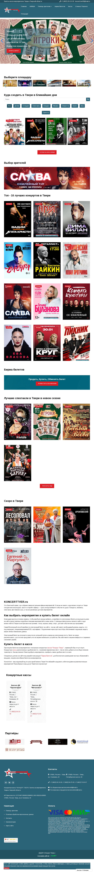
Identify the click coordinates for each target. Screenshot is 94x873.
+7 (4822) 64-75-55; (69, 782)
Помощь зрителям (12, 810)
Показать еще (47, 486)
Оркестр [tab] (46, 112)
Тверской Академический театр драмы (26, 39)
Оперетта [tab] (65, 106)
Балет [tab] (75, 106)
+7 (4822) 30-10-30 (67, 1)
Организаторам (11, 822)
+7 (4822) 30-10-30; (56, 782)
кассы (15, 650)
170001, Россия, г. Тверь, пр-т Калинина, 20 (57, 776)
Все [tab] (9, 106)
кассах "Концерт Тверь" (55, 648)
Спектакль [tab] (36, 106)
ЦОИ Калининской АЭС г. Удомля (68, 82)
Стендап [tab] (26, 106)
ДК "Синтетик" (9, 84)
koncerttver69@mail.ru (82, 1)
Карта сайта (9, 825)
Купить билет (14, 50)
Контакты (9, 818)
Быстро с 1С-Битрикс (83, 870)
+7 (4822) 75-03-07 (35, 715)
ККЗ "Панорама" (24, 84)
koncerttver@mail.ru (76, 790)
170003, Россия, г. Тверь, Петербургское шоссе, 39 (75, 776)
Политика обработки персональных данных (20, 814)
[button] (92, 41)
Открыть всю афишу (47, 152)
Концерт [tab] (46, 106)
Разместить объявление (47, 383)
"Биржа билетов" (46, 656)
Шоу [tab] (82, 106)
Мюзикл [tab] (55, 106)
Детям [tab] (17, 106)
